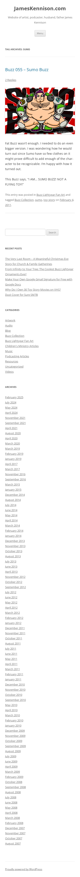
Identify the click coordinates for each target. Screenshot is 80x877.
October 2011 (13, 638)
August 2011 (13, 643)
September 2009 (15, 746)
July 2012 (10, 592)
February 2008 (14, 823)
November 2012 (15, 577)
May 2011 (11, 659)
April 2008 (11, 813)
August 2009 (13, 751)
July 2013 (10, 561)
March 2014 (12, 525)
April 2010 (11, 710)
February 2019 (14, 454)
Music (9, 351)
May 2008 (11, 807)
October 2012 (13, 582)
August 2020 (13, 433)
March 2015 (12, 484)
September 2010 (15, 700)
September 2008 (15, 787)
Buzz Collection (24, 200)
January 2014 (13, 536)
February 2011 (14, 674)
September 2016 (15, 479)
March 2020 (12, 443)
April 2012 (11, 607)
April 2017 (11, 464)
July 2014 (10, 505)
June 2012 (11, 597)
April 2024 (11, 413)
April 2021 (11, 428)
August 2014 (13, 500)
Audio (9, 325)
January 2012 (13, 623)
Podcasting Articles (17, 356)
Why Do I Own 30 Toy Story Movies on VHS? (33, 289)
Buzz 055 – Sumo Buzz (26, 69)
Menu (40, 33)
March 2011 (12, 669)
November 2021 (15, 418)
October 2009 (13, 741)
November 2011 (15, 633)
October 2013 (13, 551)
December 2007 (15, 828)
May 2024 (11, 407)
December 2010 (15, 684)
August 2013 (13, 556)
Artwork (10, 320)
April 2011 (11, 664)
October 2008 (13, 782)
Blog (8, 331)
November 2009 (15, 736)
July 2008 (10, 797)
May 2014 (11, 515)
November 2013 (15, 546)
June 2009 (11, 761)
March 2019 (12, 448)
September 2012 (15, 587)
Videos (9, 372)
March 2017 (12, 469)
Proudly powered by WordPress (23, 869)
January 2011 (13, 679)
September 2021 (15, 423)
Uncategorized (14, 366)
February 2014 (14, 531)
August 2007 (13, 843)
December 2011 (15, 628)
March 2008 (12, 818)
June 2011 (11, 654)
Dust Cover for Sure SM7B (21, 295)
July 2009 (10, 756)
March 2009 (12, 772)
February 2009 (14, 777)
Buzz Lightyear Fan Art (50, 195)
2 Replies (10, 80)
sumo (38, 200)
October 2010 (13, 695)
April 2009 (11, 766)
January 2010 (13, 725)
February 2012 (14, 618)
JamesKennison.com (40, 8)
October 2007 (13, 838)
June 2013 (11, 566)
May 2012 (11, 602)
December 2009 (15, 731)
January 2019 (13, 459)
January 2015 (13, 489)
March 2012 (12, 613)
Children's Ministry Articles (22, 346)
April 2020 (11, 438)
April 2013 (11, 572)
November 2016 (15, 474)
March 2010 (12, 715)
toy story (49, 200)
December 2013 (15, 541)
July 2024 (10, 402)
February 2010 (14, 720)
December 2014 (15, 495)
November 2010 (15, 690)
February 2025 (14, 397)
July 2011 (10, 648)
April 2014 (11, 520)
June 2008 (11, 802)
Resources (11, 361)
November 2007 (15, 833)
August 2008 (13, 792)
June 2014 (11, 510)
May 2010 (11, 705)
